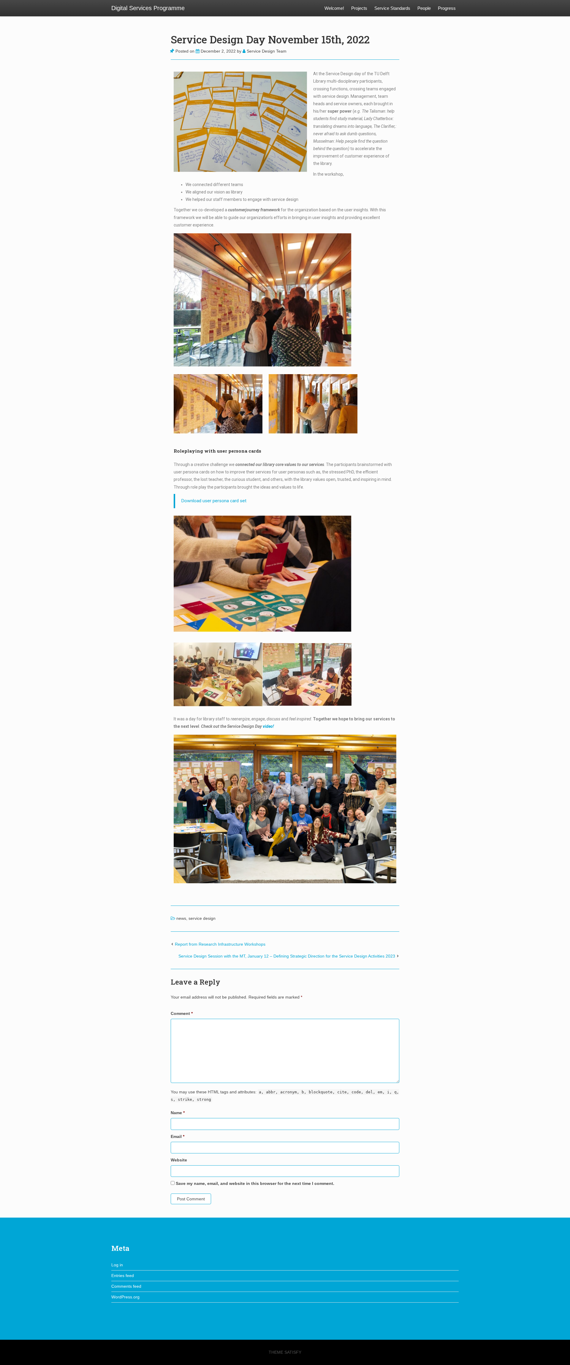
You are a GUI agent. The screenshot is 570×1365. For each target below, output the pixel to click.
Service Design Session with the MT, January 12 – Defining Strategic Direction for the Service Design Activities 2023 (286, 956)
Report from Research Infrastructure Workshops (220, 944)
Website (179, 1160)
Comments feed (126, 1286)
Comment (182, 1013)
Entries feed (122, 1275)
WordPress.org (125, 1297)
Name (178, 1112)
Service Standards (392, 8)
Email (177, 1136)
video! (268, 726)
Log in (117, 1264)
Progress (447, 8)
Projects (359, 8)
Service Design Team (266, 51)
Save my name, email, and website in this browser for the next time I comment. (255, 1183)
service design (202, 918)
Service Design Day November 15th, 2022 (270, 39)
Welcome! (334, 8)
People (424, 8)
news (181, 918)
